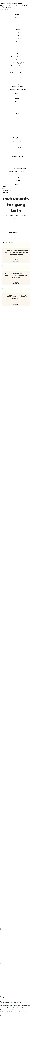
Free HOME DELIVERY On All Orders (10, 1)
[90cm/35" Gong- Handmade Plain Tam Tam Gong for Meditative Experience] (16, 265)
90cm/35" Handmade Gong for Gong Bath (16, 297)
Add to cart (16, 246)
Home (7, 215)
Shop (10, 215)
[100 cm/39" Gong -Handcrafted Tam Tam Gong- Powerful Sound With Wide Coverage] (16, 242)
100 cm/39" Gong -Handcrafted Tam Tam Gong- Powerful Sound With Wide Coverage (16, 252)
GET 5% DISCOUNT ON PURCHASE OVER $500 (13, 5)
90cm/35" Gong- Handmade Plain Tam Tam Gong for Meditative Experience (16, 275)
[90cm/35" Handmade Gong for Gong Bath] (16, 288)
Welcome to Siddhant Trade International (11, 3)
